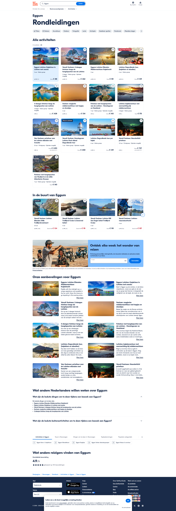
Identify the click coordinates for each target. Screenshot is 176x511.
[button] (46, 64)
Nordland (55, 474)
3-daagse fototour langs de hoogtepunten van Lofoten (51, 411)
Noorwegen (46, 474)
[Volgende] (143, 215)
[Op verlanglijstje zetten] (56, 49)
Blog (114, 489)
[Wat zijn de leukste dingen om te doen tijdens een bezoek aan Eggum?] (141, 397)
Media (114, 492)
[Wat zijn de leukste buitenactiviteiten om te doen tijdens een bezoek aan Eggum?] (141, 421)
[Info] (41, 45)
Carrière (115, 486)
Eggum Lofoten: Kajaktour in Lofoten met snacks (49, 405)
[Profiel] (140, 2)
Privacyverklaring (37, 270)
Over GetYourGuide (118, 483)
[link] (46, 64)
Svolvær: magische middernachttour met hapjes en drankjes (53, 409)
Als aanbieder (132, 483)
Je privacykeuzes (87, 492)
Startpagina (36, 474)
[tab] (42, 437)
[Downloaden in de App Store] (73, 492)
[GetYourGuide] (35, 4)
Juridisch (84, 486)
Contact (84, 483)
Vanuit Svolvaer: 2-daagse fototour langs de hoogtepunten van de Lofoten (57, 407)
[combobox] (58, 4)
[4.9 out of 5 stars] (38, 465)
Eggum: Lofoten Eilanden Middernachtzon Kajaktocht (51, 403)
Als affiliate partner (133, 489)
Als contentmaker (133, 486)
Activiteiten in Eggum (67, 474)
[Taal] (133, 2)
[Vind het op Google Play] (73, 485)
